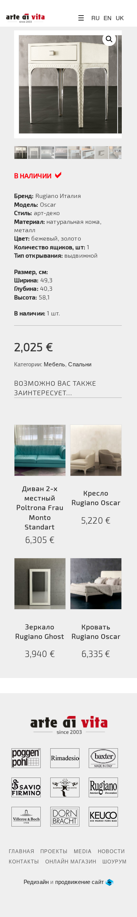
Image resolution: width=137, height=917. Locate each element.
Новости (111, 851)
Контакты (24, 861)
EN (108, 18)
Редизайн (36, 881)
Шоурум (114, 861)
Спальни (79, 364)
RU (95, 18)
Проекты (54, 851)
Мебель (54, 364)
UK (120, 18)
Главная (21, 851)
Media (83, 851)
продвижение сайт (79, 881)
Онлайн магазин (70, 861)
